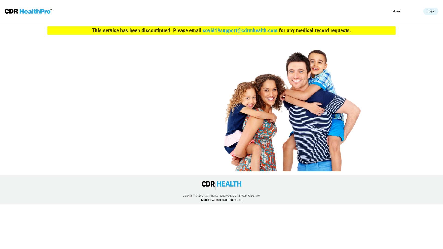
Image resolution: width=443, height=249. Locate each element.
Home (396, 11)
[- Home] (28, 11)
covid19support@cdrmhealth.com (240, 30)
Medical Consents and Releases (221, 200)
